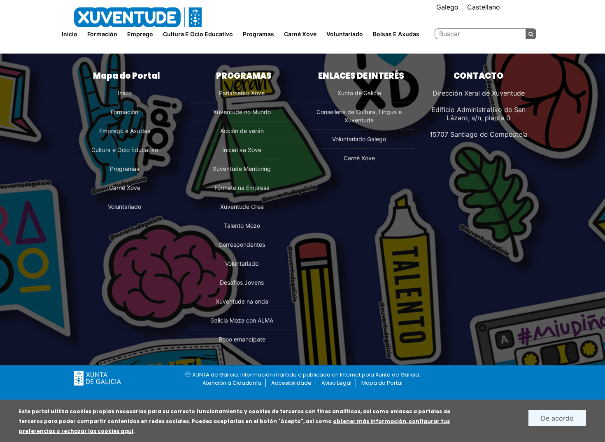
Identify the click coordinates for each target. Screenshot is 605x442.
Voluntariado (344, 33)
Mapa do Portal (382, 383)
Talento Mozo (242, 225)
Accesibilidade (291, 383)
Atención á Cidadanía (231, 383)
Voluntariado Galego (359, 139)
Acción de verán (242, 130)
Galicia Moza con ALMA (241, 320)
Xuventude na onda (242, 301)
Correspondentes (242, 244)
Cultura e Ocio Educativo (124, 149)
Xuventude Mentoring (242, 168)
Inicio (69, 33)
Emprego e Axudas (124, 130)
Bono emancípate (242, 339)
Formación (124, 111)
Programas (258, 33)
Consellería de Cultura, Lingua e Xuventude (359, 116)
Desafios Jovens (242, 282)
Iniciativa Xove (241, 149)
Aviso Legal (336, 383)
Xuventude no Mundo (242, 111)
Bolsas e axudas (396, 33)
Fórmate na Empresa (242, 187)
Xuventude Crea (242, 206)
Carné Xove (300, 33)
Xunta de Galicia (359, 92)
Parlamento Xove (242, 92)
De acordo (557, 418)
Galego (447, 7)
